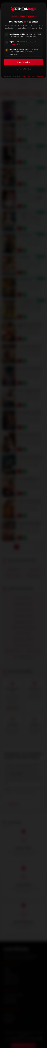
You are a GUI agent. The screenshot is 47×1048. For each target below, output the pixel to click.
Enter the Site (23, 62)
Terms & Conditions (26, 42)
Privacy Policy (15, 44)
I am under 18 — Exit (24, 69)
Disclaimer (40, 76)
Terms (24, 76)
